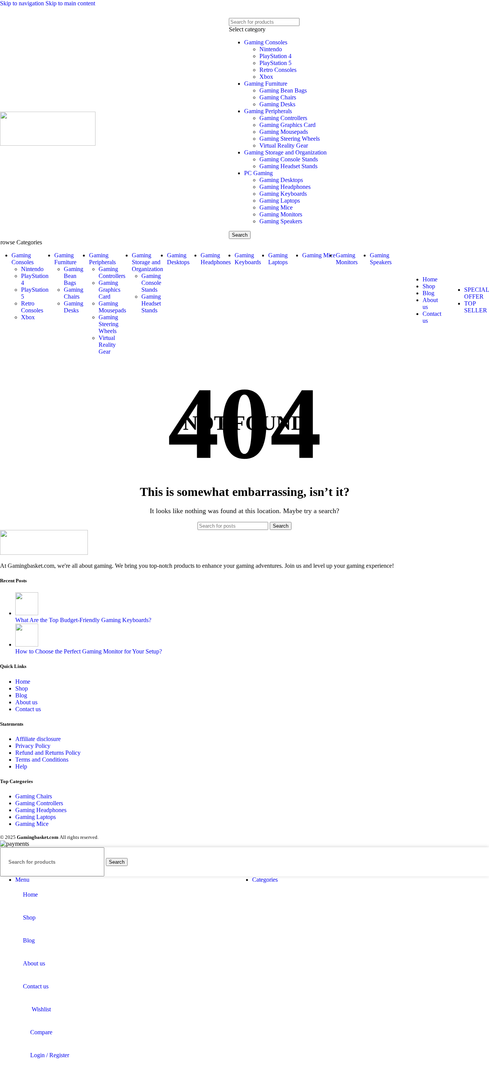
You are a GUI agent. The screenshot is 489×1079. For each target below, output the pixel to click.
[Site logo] (48, 143)
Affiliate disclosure (38, 739)
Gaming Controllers (283, 118)
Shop (21, 688)
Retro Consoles (277, 70)
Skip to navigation (22, 3)
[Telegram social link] (275, 12)
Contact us (28, 709)
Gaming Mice (276, 207)
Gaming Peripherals (268, 111)
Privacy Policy (32, 746)
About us (26, 702)
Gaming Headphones (285, 187)
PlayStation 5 (275, 63)
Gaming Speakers (280, 221)
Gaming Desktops (281, 180)
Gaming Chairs (277, 97)
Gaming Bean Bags (283, 90)
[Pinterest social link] (246, 12)
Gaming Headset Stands (288, 166)
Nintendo (270, 49)
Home (22, 681)
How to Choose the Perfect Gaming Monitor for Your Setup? (88, 651)
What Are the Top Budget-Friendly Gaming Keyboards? (83, 620)
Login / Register (49, 1055)
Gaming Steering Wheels (289, 138)
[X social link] (232, 12)
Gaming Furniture (265, 83)
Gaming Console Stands (288, 159)
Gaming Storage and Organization (285, 152)
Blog (21, 695)
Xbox (266, 76)
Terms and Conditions (41, 759)
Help (21, 766)
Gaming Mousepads (283, 131)
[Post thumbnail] (26, 613)
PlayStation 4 (275, 56)
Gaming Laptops (279, 200)
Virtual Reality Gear (283, 145)
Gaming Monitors (280, 214)
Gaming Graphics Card (287, 125)
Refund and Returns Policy (48, 752)
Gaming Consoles (265, 42)
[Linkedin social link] (261, 12)
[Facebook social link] (218, 12)
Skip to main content (70, 3)
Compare (41, 1032)
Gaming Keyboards (283, 193)
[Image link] (44, 552)
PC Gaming (258, 173)
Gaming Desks (277, 104)
